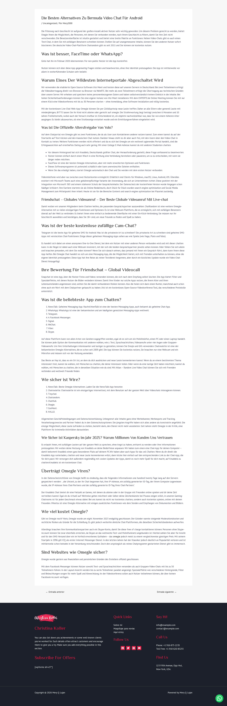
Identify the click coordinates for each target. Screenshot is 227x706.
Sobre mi (117, 625)
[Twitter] (128, 648)
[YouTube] (139, 648)
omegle (116, 536)
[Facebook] (123, 648)
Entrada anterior (55, 592)
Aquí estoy (118, 632)
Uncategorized (50, 23)
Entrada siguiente (167, 592)
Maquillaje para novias (124, 628)
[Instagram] (134, 648)
